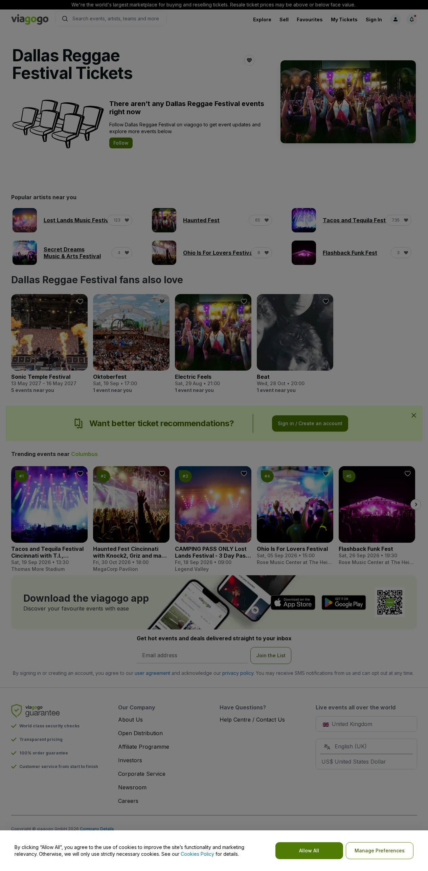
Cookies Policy (197, 854)
